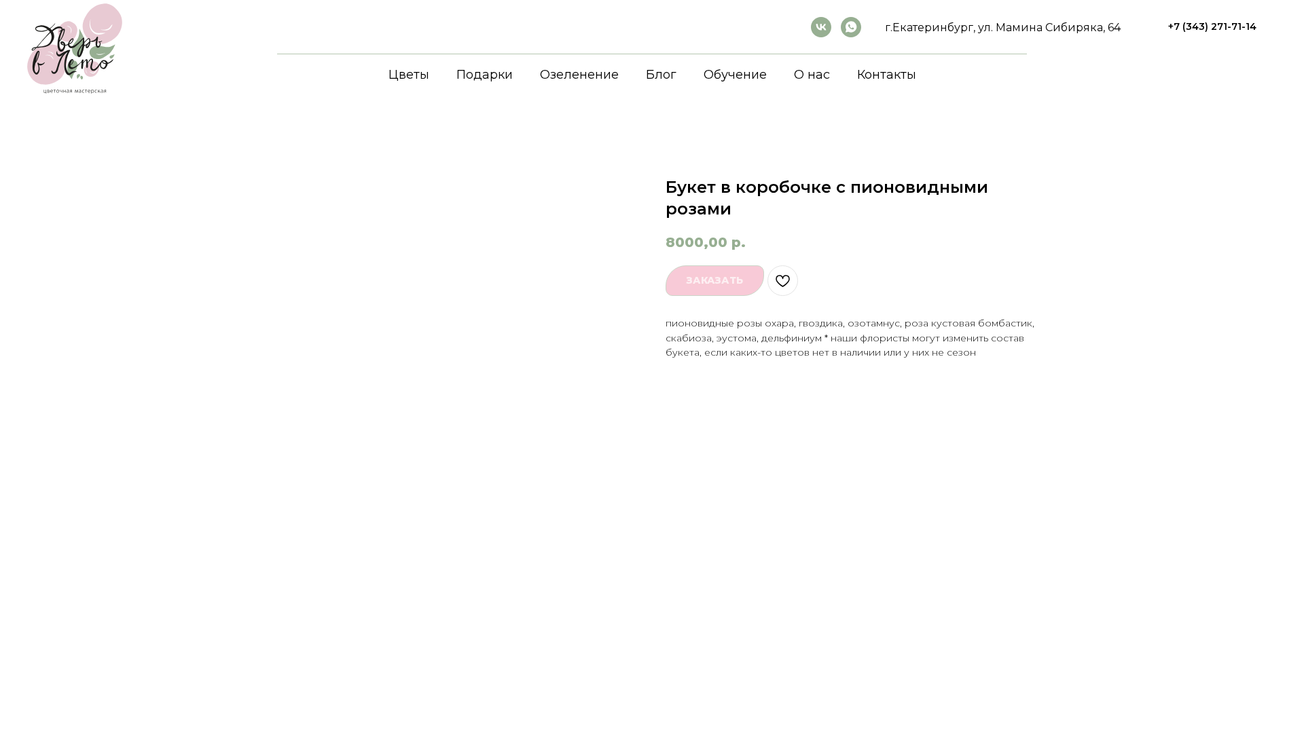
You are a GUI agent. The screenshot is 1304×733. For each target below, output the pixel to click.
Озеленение (579, 74)
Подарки (484, 74)
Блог (661, 74)
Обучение (735, 74)
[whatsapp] (851, 27)
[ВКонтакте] (821, 27)
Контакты (886, 74)
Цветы (408, 74)
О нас (812, 74)
